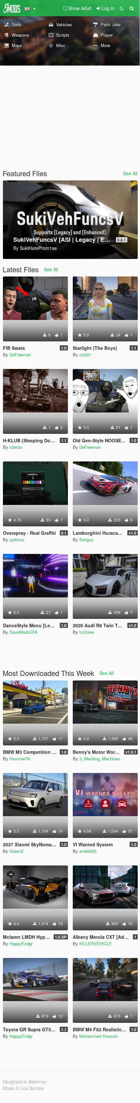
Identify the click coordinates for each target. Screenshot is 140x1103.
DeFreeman (20, 354)
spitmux (16, 539)
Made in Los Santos (23, 1088)
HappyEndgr (20, 943)
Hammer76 (19, 758)
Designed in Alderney (24, 1081)
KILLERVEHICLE (95, 943)
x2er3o (15, 447)
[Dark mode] (121, 8)
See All (130, 173)
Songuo (86, 539)
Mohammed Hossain (98, 1036)
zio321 (85, 354)
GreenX (16, 851)
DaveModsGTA (23, 632)
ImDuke (86, 632)
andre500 (87, 851)
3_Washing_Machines (99, 758)
